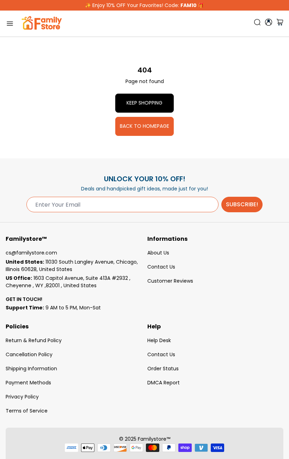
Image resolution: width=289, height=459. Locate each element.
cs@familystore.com (31, 252)
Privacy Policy (22, 396)
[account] (268, 22)
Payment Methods (28, 382)
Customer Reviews (170, 280)
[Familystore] (41, 23)
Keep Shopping (144, 102)
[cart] (279, 24)
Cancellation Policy (29, 354)
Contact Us (161, 266)
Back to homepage (144, 126)
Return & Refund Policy (34, 340)
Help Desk (159, 340)
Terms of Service (27, 410)
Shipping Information (31, 368)
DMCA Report (163, 382)
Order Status (163, 368)
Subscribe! (242, 204)
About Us (158, 252)
